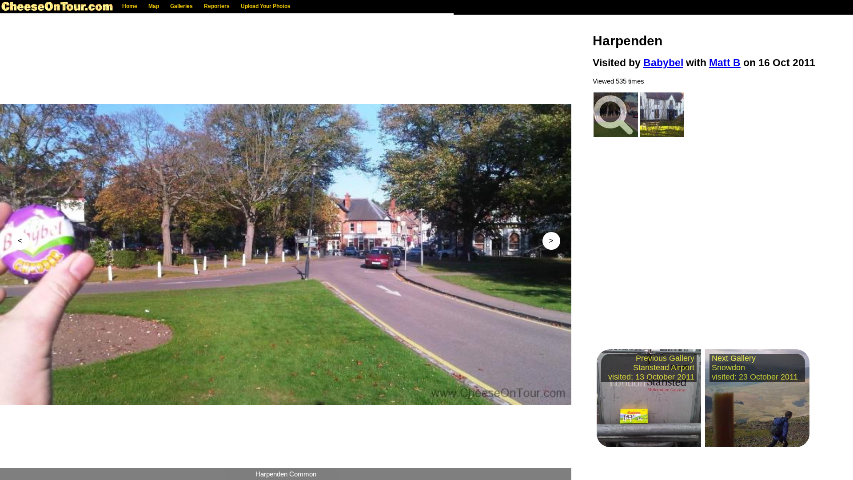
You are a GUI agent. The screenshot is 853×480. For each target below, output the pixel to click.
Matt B (725, 62)
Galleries (181, 6)
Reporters (217, 6)
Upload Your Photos (266, 6)
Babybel (663, 62)
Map (153, 6)
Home (129, 6)
